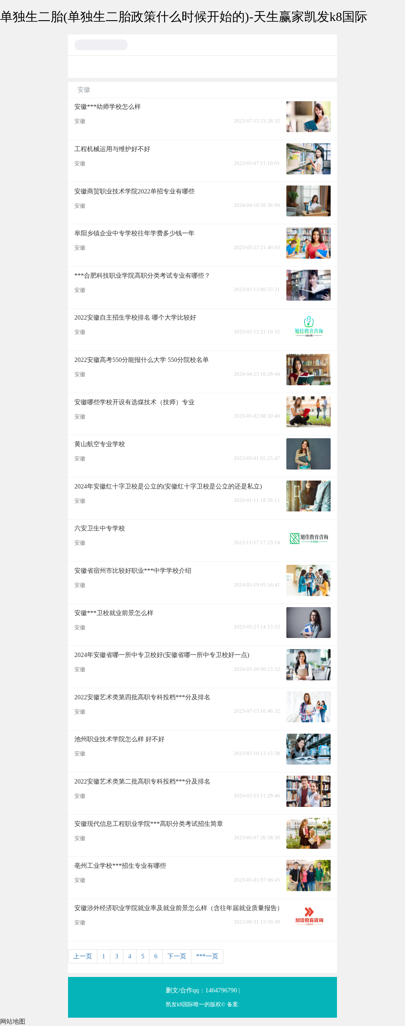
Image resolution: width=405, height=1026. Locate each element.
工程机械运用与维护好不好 (112, 149)
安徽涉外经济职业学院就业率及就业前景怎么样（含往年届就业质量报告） (178, 908)
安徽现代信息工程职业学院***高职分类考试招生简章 (148, 823)
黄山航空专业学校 (99, 444)
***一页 (207, 956)
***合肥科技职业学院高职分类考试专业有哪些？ (142, 275)
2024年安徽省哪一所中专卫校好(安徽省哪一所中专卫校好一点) (161, 654)
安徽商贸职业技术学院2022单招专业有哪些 (134, 191)
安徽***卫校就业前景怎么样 (113, 613)
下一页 (176, 956)
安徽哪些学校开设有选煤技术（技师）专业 (134, 402)
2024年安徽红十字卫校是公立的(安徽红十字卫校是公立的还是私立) (168, 486)
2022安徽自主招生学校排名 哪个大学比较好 (135, 317)
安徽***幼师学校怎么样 (107, 106)
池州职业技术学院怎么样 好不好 (119, 739)
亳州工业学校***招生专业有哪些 (120, 865)
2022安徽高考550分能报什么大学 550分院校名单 (141, 359)
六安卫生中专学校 (99, 528)
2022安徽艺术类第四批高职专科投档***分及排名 (142, 697)
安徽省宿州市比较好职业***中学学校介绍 (132, 570)
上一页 (82, 956)
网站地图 (12, 1021)
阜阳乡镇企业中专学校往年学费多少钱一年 (134, 233)
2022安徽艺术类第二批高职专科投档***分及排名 (142, 781)
